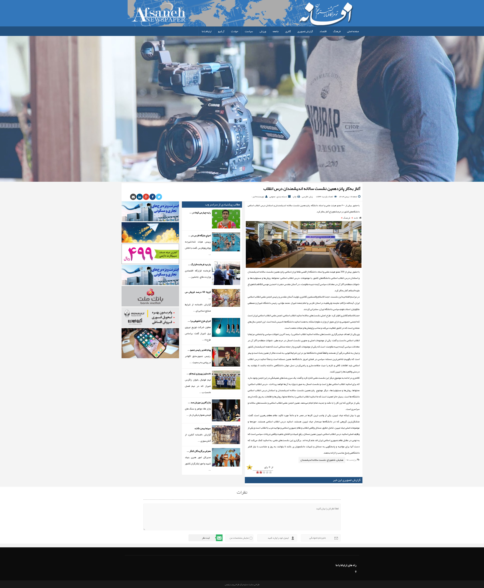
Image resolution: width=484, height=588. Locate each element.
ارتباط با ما (206, 31)
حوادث (234, 31)
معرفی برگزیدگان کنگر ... (199, 451)
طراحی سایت (253, 584)
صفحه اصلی (353, 31)
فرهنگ (337, 31)
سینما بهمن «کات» (203, 428)
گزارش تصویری (305, 31)
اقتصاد (323, 31)
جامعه (276, 31)
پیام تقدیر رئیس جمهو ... (199, 349)
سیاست (249, 31)
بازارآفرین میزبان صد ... (199, 402)
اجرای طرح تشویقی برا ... (199, 320)
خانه (356, 217)
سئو (246, 584)
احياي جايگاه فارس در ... (199, 235)
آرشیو (221, 31)
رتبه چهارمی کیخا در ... (200, 212)
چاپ (294, 196)
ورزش (263, 31)
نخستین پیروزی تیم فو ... (199, 373)
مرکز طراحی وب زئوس (234, 584)
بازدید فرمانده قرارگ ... (199, 264)
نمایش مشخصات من (239, 537)
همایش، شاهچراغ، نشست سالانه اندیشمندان (321, 460)
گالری (288, 31)
